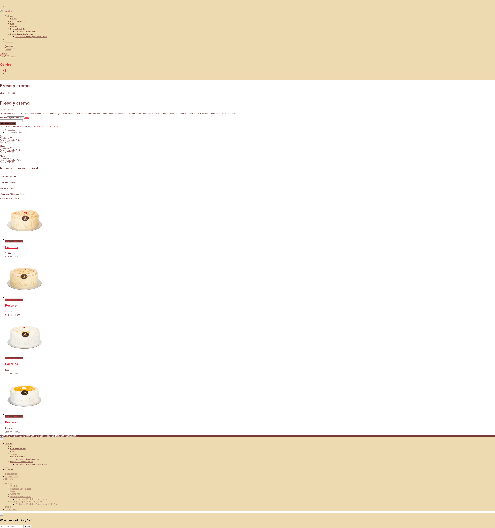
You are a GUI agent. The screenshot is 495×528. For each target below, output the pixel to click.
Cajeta (8, 253)
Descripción (10, 130)
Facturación (9, 46)
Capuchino (9, 311)
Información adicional (14, 132)
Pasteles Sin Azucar (18, 21)
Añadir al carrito (8, 124)
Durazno (8, 428)
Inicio (7, 39)
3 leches (36, 126)
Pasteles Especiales (18, 29)
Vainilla (55, 126)
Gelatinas (13, 26)
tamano (3, 118)
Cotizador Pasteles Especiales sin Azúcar (31, 37)
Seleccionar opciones (14, 241)
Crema (43, 126)
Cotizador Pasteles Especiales (27, 31)
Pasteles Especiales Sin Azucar (22, 34)
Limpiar (26, 118)
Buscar (27, 527)
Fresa (49, 126)
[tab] (250, 130)
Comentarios (10, 48)
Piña (7, 370)
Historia (8, 50)
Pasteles (13, 19)
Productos (9, 16)
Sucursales (9, 42)
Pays (12, 24)
